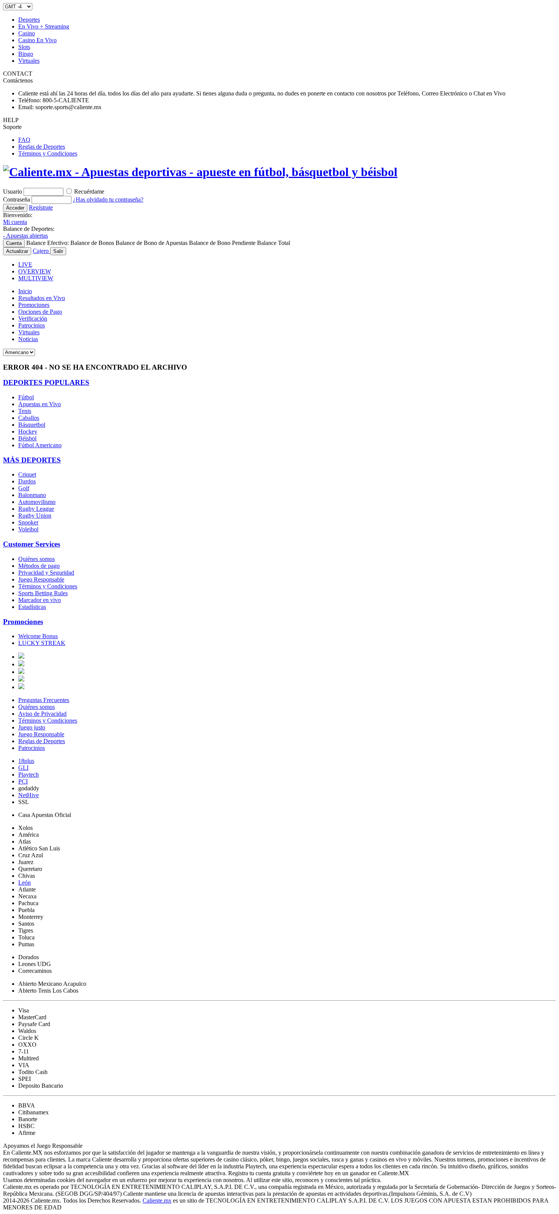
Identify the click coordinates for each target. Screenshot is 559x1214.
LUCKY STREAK (41, 643)
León (24, 882)
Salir (58, 251)
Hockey (27, 431)
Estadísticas (32, 607)
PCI (23, 781)
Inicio (25, 291)
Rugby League (36, 508)
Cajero (41, 251)
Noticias (28, 339)
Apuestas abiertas (25, 235)
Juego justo (31, 727)
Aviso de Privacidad (42, 713)
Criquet (27, 474)
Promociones (33, 305)
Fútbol (26, 397)
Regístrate (41, 207)
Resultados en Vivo (41, 298)
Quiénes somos (36, 559)
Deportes (29, 19)
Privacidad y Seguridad (46, 572)
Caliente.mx (157, 1200)
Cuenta (14, 243)
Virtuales (29, 60)
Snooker (28, 522)
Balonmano (32, 495)
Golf (23, 488)
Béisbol (27, 438)
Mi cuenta (15, 222)
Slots (24, 47)
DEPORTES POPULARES (46, 382)
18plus (26, 761)
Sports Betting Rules (43, 593)
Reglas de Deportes (41, 146)
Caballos (28, 418)
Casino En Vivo (37, 40)
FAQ (24, 140)
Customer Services (31, 544)
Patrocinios (31, 325)
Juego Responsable (41, 579)
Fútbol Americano (40, 445)
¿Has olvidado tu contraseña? (108, 199)
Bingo (25, 54)
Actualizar (17, 251)
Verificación (32, 318)
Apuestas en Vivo (39, 404)
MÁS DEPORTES (32, 460)
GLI (23, 767)
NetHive (28, 795)
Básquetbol (31, 424)
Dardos (27, 481)
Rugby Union (34, 515)
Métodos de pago (39, 566)
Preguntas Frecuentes (43, 700)
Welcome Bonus (38, 636)
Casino (26, 33)
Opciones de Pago (40, 311)
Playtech (28, 774)
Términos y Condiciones (47, 153)
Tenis (24, 411)
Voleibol (28, 529)
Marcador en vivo (39, 600)
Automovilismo (37, 502)
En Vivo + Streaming (43, 26)
